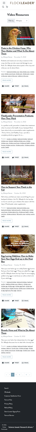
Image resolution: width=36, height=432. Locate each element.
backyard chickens (6, 210)
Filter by (11, 20)
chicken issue (22, 288)
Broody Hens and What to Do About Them (18, 331)
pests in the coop (12, 76)
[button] (3, 7)
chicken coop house (9, 74)
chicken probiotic (29, 145)
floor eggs (13, 290)
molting (28, 214)
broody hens (15, 348)
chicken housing (13, 288)
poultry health (5, 147)
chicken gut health (25, 143)
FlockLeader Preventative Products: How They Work (17, 117)
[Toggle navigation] (4, 3)
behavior (20, 284)
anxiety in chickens (12, 139)
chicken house (5, 288)
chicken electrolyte (13, 212)
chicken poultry (20, 145)
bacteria (11, 141)
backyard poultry (16, 210)
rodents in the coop (23, 76)
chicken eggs (11, 286)
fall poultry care (21, 214)
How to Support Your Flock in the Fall (16, 188)
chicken (28, 141)
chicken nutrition (10, 145)
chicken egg (4, 286)
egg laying (7, 290)
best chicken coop (25, 72)
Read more (6, 80)
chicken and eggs (23, 348)
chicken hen (29, 286)
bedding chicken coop (20, 141)
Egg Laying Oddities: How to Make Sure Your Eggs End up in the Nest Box (17, 258)
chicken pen (19, 74)
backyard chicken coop (13, 72)
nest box (19, 290)
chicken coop (4, 143)
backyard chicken (22, 139)
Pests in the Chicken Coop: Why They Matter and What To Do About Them (17, 50)
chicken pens (26, 74)
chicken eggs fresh (20, 286)
